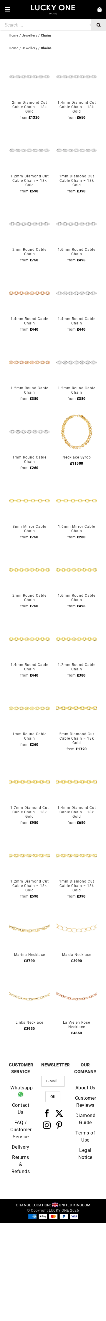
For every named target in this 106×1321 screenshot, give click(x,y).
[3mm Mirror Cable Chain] (29, 483)
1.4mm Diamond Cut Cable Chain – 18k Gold (76, 106)
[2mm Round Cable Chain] (29, 207)
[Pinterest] (59, 1125)
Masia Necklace (76, 955)
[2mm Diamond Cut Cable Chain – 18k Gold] (29, 59)
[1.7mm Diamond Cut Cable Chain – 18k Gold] (29, 765)
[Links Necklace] (29, 979)
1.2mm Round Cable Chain (29, 390)
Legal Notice (85, 1153)
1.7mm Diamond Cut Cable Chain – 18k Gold (29, 812)
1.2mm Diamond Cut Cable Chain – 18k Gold (29, 180)
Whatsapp (20, 1088)
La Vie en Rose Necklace (76, 1024)
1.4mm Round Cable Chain (29, 321)
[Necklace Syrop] (76, 414)
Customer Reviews (85, 1101)
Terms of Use (85, 1136)
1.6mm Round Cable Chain (76, 252)
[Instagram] (47, 1125)
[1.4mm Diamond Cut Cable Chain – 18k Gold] (76, 59)
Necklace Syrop (76, 457)
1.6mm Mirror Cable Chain (76, 529)
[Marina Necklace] (29, 912)
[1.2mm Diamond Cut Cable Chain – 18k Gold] (29, 133)
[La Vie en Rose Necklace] (76, 979)
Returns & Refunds (20, 1164)
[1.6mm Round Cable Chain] (76, 207)
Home (13, 48)
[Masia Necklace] (76, 912)
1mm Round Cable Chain (29, 459)
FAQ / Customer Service (20, 1129)
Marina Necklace (29, 955)
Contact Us (20, 1108)
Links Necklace (29, 1022)
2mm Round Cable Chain (29, 252)
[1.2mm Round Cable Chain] (29, 345)
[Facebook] (47, 1113)
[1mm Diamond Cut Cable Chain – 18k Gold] (76, 133)
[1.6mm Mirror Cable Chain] (76, 483)
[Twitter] (59, 1113)
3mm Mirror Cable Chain (29, 529)
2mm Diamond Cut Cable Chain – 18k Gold (29, 106)
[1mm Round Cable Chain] (29, 414)
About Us (85, 1088)
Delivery (20, 1147)
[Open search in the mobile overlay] (53, 25)
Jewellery (29, 48)
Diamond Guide (85, 1119)
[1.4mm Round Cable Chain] (29, 276)
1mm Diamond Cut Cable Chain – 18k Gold (76, 180)
